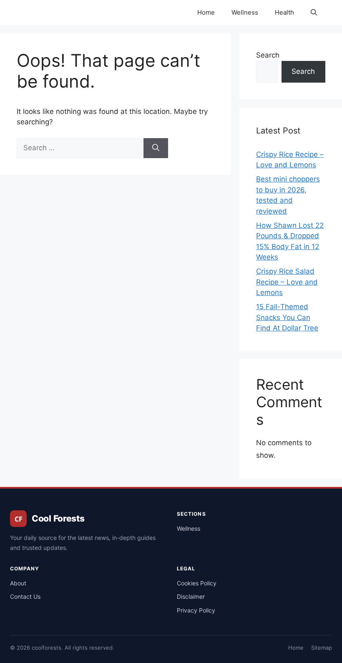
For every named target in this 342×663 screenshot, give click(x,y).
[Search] (155, 148)
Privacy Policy (196, 610)
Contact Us (25, 596)
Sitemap (321, 647)
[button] (313, 12)
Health (284, 12)
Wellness (244, 12)
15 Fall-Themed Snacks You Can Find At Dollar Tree (287, 317)
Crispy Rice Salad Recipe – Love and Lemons (287, 282)
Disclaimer (191, 596)
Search (267, 55)
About (18, 583)
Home (206, 12)
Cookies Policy (196, 583)
